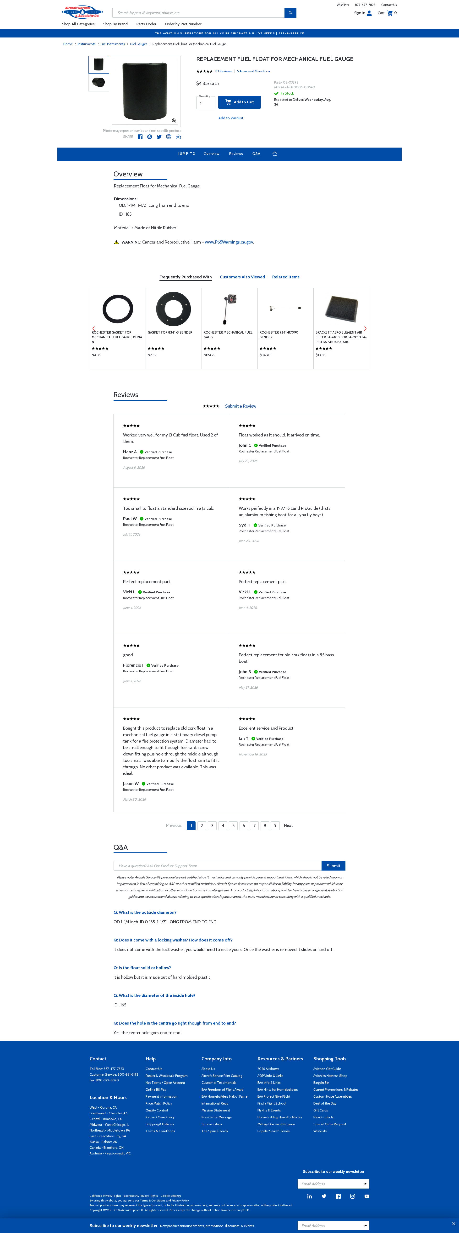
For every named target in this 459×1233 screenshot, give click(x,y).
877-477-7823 (365, 5)
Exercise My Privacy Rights (141, 1195)
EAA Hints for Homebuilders (277, 1089)
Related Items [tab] (286, 277)
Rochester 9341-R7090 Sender (279, 334)
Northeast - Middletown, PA (110, 1130)
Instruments (87, 44)
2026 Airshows (268, 1069)
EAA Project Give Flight (273, 1096)
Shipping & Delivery (160, 1124)
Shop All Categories (78, 24)
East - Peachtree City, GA (108, 1136)
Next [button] (365, 328)
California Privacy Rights (105, 1195)
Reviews (236, 153)
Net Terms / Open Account (165, 1082)
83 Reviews (223, 71)
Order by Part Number (183, 24)
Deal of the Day (324, 1103)
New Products (323, 1117)
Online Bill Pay (156, 1089)
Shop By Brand (115, 24)
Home (68, 44)
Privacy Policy (180, 1200)
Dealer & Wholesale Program (167, 1076)
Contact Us (389, 5)
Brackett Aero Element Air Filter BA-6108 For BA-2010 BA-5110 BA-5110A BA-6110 (341, 337)
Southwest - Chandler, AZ (108, 1113)
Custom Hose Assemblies (332, 1096)
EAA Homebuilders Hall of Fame (224, 1096)
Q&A (256, 153)
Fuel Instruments (113, 44)
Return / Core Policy (160, 1117)
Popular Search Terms (273, 1131)
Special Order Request (329, 1124)
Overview (211, 153)
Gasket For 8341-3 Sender (170, 332)
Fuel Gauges (139, 44)
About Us (208, 1069)
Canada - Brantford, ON (107, 1147)
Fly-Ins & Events (269, 1110)
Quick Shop (118, 356)
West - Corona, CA (103, 1107)
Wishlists (343, 5)
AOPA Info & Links (270, 1076)
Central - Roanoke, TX (106, 1119)
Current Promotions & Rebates (336, 1089)
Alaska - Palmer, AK (103, 1142)
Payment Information (161, 1096)
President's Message (217, 1117)
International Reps (215, 1103)
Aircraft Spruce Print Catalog (222, 1076)
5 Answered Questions (253, 71)
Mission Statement (216, 1110)
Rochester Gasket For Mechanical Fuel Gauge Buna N (117, 337)
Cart (387, 13)
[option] (144, 92)
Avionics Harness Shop (330, 1076)
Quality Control (157, 1110)
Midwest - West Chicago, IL (109, 1124)
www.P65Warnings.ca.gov (229, 242)
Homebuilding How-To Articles (279, 1117)
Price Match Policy (159, 1103)
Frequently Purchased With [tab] (185, 277)
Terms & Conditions (160, 1131)
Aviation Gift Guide (327, 1069)
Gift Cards (320, 1110)
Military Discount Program (276, 1124)
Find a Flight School (271, 1103)
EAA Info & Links (269, 1082)
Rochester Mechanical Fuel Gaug (228, 334)
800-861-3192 (128, 1074)
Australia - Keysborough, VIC (110, 1153)
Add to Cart (242, 102)
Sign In (359, 13)
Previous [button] (94, 328)
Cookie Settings (171, 1195)
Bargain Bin (321, 1082)
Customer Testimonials (219, 1082)
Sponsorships (212, 1124)
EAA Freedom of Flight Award (222, 1089)
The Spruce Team (215, 1131)
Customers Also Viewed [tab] (242, 277)
